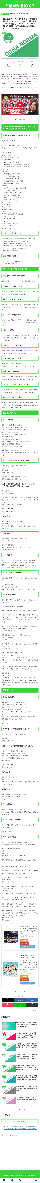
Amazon (24, 940)
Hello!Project (14, 13)
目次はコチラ (18, 119)
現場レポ (6, 13)
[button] (32, 66)
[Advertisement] (15, 1151)
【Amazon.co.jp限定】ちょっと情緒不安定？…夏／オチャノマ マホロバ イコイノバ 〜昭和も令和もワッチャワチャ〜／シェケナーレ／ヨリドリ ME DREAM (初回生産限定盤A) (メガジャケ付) (28, 962)
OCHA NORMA (24, 13)
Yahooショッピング (27, 946)
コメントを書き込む (20, 1121)
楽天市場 (24, 943)
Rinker (26, 935)
